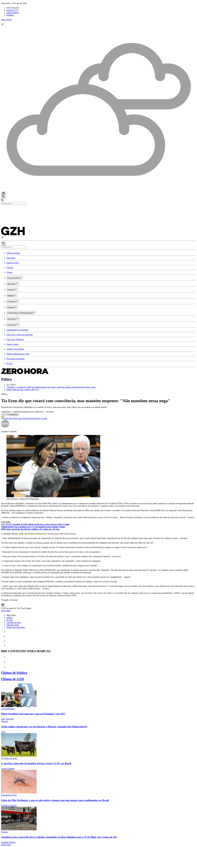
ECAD (9, 363)
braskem (10, 15)
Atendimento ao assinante (17, 330)
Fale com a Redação (15, 339)
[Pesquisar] (3, 244)
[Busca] (3, 197)
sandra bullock (12, 12)
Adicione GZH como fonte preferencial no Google (25, 418)
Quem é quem (12, 344)
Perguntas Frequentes (15, 359)
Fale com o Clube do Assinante (19, 334)
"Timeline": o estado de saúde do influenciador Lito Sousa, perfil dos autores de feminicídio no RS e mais (51, 387)
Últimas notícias (13, 253)
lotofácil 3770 (12, 10)
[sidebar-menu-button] (3, 193)
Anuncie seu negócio (15, 349)
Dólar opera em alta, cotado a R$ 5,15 (22, 389)
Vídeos (9, 272)
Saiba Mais (5, 611)
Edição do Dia (12, 263)
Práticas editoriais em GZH (17, 354)
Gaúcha (9, 267)
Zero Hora (10, 258)
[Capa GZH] (98, 209)
